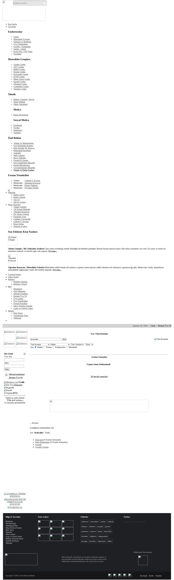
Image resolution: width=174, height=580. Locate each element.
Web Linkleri (19, 155)
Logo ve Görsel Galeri (23, 308)
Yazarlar (158, 576)
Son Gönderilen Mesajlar (24, 163)
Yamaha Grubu (20, 89)
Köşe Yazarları (14, 205)
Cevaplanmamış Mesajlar (24, 168)
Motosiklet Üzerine (21, 39)
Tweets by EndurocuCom (135, 521)
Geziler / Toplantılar (22, 46)
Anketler (17, 153)
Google (38, 444)
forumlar (84, 536)
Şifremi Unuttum (20, 294)
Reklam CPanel (20, 284)
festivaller (107, 531)
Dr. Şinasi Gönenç (21, 214)
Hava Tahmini (19, 158)
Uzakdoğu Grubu (21, 86)
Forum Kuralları (20, 303)
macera (93, 531)
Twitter (16, 128)
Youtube (17, 132)
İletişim (11, 311)
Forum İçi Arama (20, 160)
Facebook (17, 125)
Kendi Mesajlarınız (21, 165)
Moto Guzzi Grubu (21, 79)
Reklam (11, 279)
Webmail (17, 318)
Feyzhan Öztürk (31, 188)
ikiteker (84, 526)
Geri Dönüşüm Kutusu (23, 146)
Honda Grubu (19, 72)
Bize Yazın (18, 313)
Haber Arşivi (18, 195)
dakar (110, 541)
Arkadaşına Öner (20, 315)
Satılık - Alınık (19, 49)
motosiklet (94, 522)
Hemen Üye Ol (20, 296)
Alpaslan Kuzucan (32, 183)
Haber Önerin (19, 197)
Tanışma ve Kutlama (22, 42)
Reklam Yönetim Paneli (14, 539)
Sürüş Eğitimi (19, 102)
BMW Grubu (19, 69)
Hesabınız (17, 289)
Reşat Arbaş (18, 224)
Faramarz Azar (19, 216)
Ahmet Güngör (20, 207)
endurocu (84, 522)
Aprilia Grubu (19, 64)
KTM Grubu (18, 77)
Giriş (153, 326)
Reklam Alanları (20, 282)
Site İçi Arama (19, 202)
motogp (84, 541)
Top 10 (16, 200)
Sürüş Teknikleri (20, 104)
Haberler (11, 192)
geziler (107, 526)
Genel (16, 37)
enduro (103, 522)
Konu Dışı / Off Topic (22, 51)
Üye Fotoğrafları (20, 44)
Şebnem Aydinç (20, 226)
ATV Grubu (18, 67)
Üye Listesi (18, 298)
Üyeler (151, 576)
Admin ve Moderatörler (23, 143)
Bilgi (10, 287)
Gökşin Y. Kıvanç (32, 180)
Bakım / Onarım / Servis (23, 99)
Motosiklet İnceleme (22, 150)
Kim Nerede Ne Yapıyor (23, 148)
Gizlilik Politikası (12, 541)
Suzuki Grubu (19, 81)
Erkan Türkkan (31, 185)
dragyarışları (103, 536)
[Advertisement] (112, 8)
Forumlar (12, 27)
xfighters (93, 536)
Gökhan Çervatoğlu (21, 219)
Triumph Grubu (20, 84)
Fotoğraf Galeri (14, 274)
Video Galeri (13, 277)
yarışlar (100, 526)
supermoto (102, 541)
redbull (110, 522)
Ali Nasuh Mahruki (21, 209)
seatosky (92, 541)
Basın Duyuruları (20, 115)
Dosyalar (39, 440)
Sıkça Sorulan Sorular (22, 306)
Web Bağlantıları (42, 442)
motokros (84, 531)
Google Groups (42, 447)
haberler (92, 526)
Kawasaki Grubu (20, 74)
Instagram (17, 130)
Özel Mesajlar (19, 291)
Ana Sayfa (12, 24)
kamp (100, 531)
